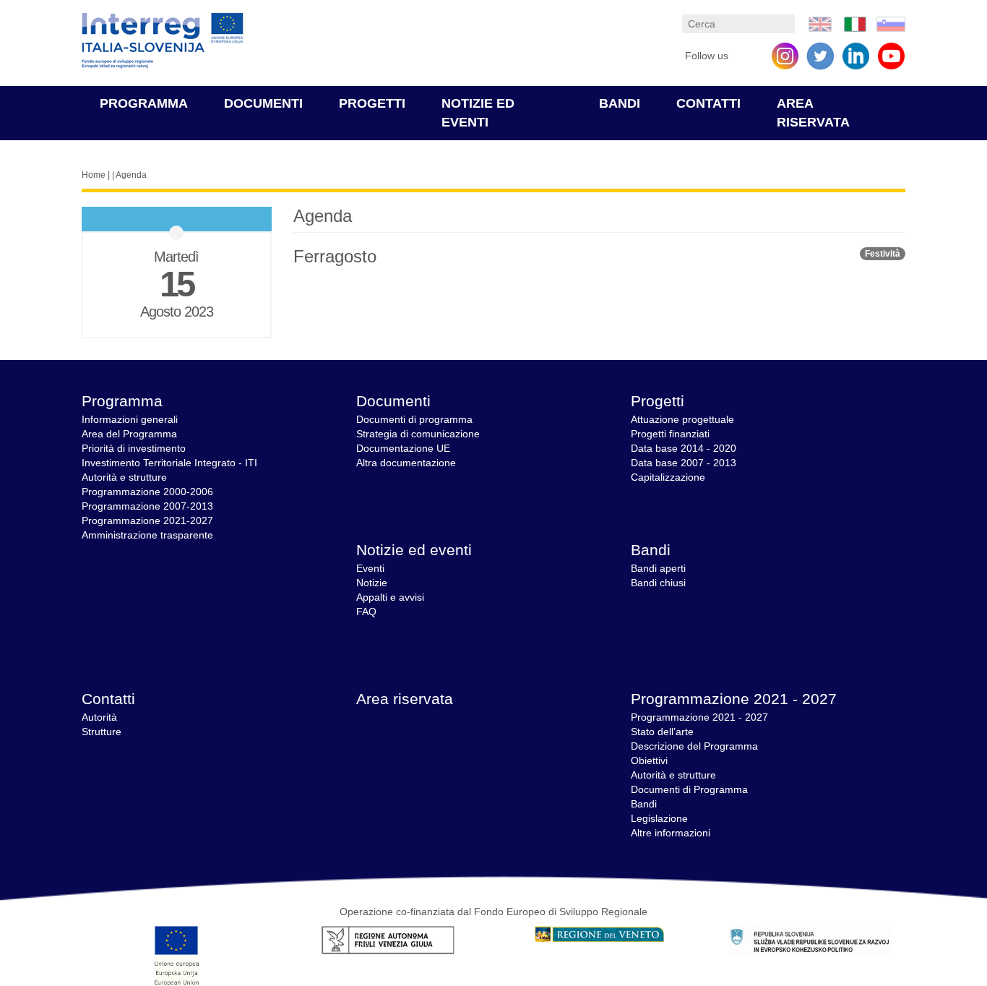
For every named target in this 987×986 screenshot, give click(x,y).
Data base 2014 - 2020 (683, 448)
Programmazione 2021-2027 (147, 520)
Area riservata (404, 698)
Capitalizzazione (668, 477)
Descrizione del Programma (694, 746)
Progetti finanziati (670, 434)
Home (93, 175)
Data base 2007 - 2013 (683, 462)
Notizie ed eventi (414, 549)
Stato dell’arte (662, 731)
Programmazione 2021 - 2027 (734, 698)
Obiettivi (649, 760)
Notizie (371, 582)
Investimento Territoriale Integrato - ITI (169, 462)
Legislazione (659, 818)
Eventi (370, 568)
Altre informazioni (670, 833)
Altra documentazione (406, 462)
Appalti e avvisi (390, 597)
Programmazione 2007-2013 (147, 506)
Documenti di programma (414, 419)
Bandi (619, 103)
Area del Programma (129, 434)
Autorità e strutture (124, 477)
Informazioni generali (130, 419)
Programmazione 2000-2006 (147, 491)
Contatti (708, 103)
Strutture (101, 731)
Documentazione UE (403, 448)
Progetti (372, 103)
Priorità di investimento (134, 448)
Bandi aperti (658, 568)
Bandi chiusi (658, 582)
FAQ (366, 611)
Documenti (263, 103)
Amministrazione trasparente (147, 535)
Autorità (99, 717)
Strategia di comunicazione (418, 434)
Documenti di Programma (689, 789)
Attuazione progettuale (682, 419)
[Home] (162, 40)
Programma (144, 103)
